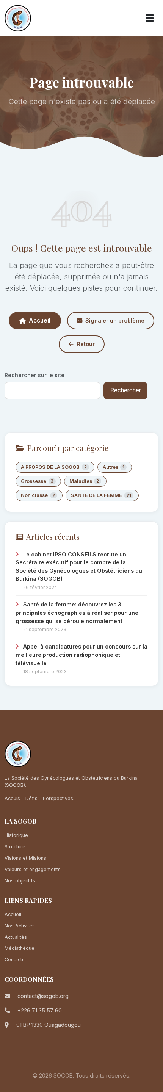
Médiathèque (19, 948)
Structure (15, 846)
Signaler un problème (114, 320)
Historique (16, 835)
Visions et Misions (25, 858)
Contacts (15, 959)
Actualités (16, 937)
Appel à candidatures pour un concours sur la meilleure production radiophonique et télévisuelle (81, 654)
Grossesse (37, 481)
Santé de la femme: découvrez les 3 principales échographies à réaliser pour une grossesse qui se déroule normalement (77, 612)
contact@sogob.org (43, 996)
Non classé (38, 495)
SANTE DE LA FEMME (101, 495)
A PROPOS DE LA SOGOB (54, 467)
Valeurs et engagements (33, 869)
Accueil (39, 320)
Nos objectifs (20, 881)
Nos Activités (20, 926)
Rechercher (125, 390)
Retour (86, 344)
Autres (114, 467)
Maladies (84, 481)
